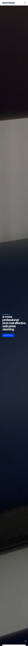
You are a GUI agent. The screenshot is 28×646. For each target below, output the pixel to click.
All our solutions (7, 335)
